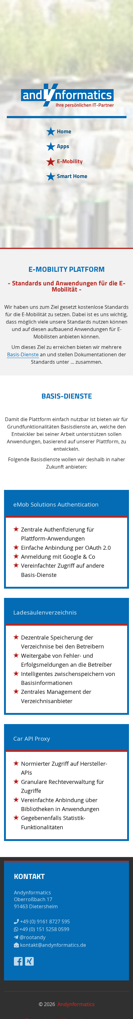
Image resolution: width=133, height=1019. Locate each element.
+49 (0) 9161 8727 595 (44, 921)
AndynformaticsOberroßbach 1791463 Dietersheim (36, 899)
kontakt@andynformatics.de (52, 945)
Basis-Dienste (23, 355)
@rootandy (31, 937)
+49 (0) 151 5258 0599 (43, 929)
